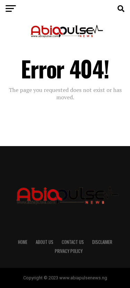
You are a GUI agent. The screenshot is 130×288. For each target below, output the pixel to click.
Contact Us (73, 242)
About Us (44, 242)
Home (22, 242)
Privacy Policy (69, 251)
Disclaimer (102, 242)
